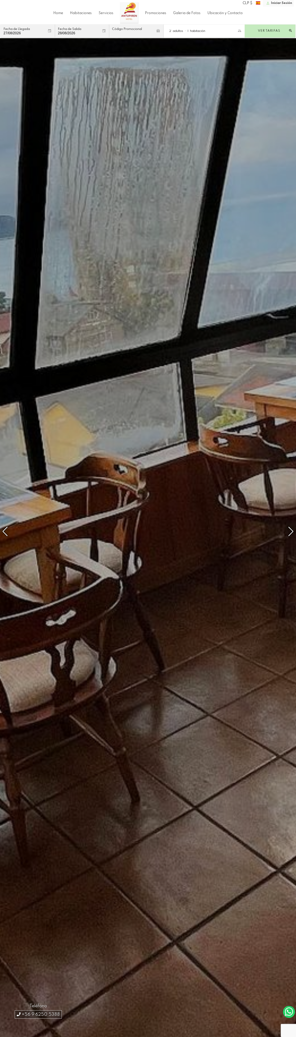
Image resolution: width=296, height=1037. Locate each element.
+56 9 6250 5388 (40, 1014)
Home (58, 13)
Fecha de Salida (69, 29)
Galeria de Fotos (186, 13)
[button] (291, 531)
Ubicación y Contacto (225, 13)
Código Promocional (127, 29)
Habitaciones (81, 13)
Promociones (155, 13)
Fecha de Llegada (16, 29)
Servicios (106, 13)
